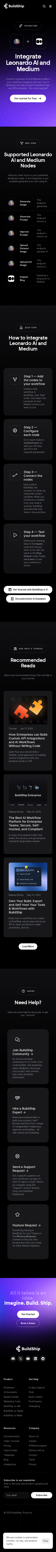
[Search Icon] (44, 6)
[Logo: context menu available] (15, 6)
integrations (30, 26)
